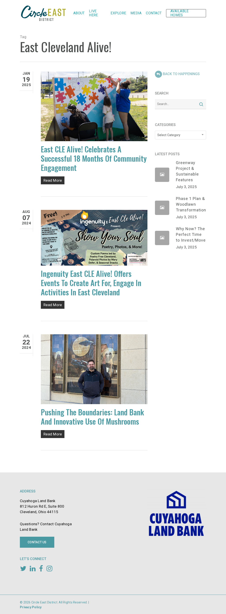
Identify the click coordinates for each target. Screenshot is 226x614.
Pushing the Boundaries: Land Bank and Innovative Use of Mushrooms (92, 416)
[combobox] (180, 135)
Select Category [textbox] (169, 135)
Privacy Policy (31, 607)
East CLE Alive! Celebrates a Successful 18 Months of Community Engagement (94, 158)
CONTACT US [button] (37, 542)
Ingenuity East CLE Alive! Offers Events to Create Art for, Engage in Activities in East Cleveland (91, 283)
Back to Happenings (181, 74)
